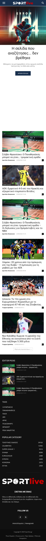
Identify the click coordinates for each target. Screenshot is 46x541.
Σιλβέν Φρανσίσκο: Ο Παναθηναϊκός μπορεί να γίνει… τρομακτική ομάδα (21, 156)
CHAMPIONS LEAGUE (8, 258)
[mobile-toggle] (3, 3)
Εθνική (5, 332)
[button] (43, 3)
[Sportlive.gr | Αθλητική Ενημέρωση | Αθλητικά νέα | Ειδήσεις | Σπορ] (23, 481)
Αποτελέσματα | (19, 523)
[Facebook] (20, 517)
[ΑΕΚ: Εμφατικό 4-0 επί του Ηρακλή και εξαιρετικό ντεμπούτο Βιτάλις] (23, 175)
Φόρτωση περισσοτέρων (22, 349)
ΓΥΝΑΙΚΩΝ (6, 295)
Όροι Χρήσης (29, 536)
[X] (26, 517)
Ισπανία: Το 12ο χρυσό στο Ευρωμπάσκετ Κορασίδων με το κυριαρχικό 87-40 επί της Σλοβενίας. (22, 302)
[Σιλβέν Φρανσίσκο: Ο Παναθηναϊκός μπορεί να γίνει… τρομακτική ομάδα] (23, 141)
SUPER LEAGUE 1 (7, 185)
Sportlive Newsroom (8, 160)
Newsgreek (29, 523)
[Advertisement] (23, 99)
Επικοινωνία (20, 536)
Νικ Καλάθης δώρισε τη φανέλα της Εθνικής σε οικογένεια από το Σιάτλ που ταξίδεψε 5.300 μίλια (21, 339)
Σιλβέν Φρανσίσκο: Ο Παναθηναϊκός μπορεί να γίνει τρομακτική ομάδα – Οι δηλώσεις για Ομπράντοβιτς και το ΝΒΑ (22, 226)
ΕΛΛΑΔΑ (5, 150)
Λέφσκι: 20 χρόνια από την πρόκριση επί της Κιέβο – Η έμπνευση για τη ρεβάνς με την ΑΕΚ (22, 265)
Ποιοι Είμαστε (10, 536)
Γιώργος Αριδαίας (7, 307)
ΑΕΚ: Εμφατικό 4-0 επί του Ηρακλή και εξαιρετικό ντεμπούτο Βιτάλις (22, 190)
